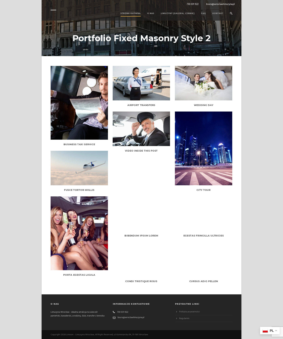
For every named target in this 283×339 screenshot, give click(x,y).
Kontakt (217, 13)
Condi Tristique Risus (141, 281)
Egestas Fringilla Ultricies (203, 235)
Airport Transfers (141, 105)
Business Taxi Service (79, 144)
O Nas (150, 13)
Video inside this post (141, 150)
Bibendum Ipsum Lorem (141, 235)
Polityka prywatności (189, 312)
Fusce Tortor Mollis (79, 190)
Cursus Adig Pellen (203, 281)
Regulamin (184, 318)
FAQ (203, 13)
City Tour (203, 190)
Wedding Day (203, 105)
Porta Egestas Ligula (79, 274)
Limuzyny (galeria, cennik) (178, 13)
